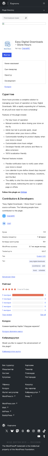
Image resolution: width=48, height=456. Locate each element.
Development (10, 81)
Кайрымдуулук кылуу (11, 351)
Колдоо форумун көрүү (12, 331)
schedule (42, 270)
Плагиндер (30, 373)
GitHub (24, 192)
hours (35, 270)
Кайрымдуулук (32, 392)
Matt (5, 407)
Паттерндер (30, 377)
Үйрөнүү (6, 384)
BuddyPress (8, 415)
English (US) (41, 256)
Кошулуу (29, 384)
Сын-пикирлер (11, 69)
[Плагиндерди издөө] (26, 18)
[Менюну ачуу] (44, 3)
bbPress (6, 411)
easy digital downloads (37, 261)
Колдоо (7, 86)
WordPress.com (9, 403)
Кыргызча (11, 425)
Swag (28, 396)
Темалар (29, 369)
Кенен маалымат (12, 63)
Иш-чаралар (30, 388)
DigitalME (26, 48)
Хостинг (5, 373)
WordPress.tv (9, 396)
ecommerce (36, 266)
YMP (9, 223)
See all (43, 315)
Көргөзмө (29, 365)
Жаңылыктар (8, 369)
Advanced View (8, 277)
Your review (7, 315)
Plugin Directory (8, 10)
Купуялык (6, 377)
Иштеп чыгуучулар (10, 392)
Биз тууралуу (8, 365)
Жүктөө (7, 55)
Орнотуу (8, 75)
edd (43, 266)
